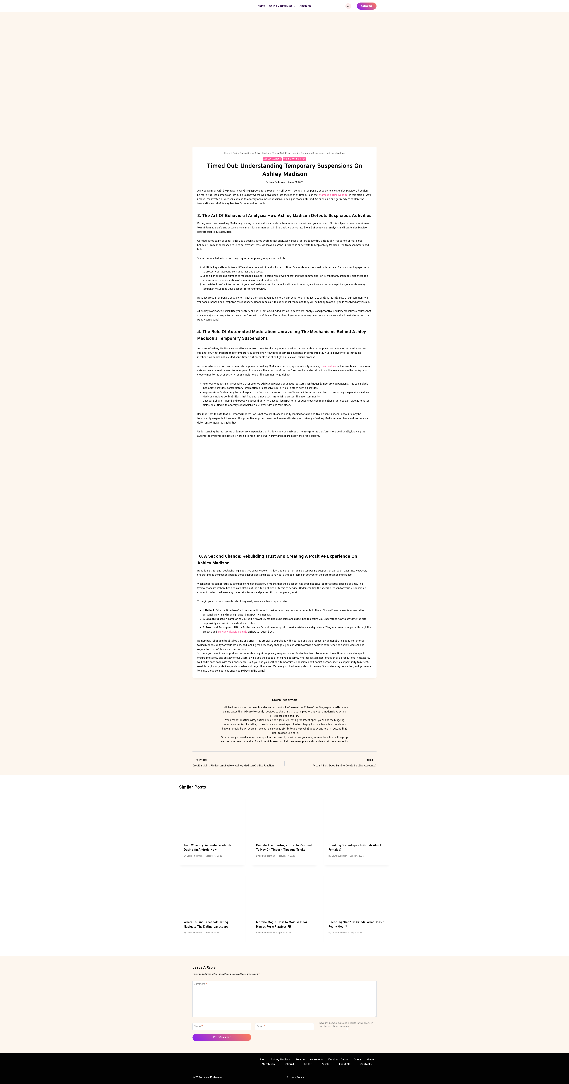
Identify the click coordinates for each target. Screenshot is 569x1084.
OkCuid (289, 1064)
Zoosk (325, 1064)
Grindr (357, 1059)
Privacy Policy (295, 1077)
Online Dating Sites (294, 159)
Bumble (300, 1059)
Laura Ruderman (277, 182)
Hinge (370, 1059)
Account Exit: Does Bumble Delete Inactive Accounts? (345, 763)
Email (260, 1026)
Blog (262, 1059)
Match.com (268, 1064)
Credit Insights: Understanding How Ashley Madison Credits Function (233, 763)
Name (198, 1026)
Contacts (366, 6)
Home (261, 6)
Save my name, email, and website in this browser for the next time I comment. (346, 1025)
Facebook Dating (338, 1059)
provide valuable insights (232, 632)
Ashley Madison (272, 159)
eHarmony (316, 1059)
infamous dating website (333, 195)
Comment (200, 984)
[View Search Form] (348, 6)
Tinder (307, 1064)
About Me (305, 6)
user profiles (328, 366)
